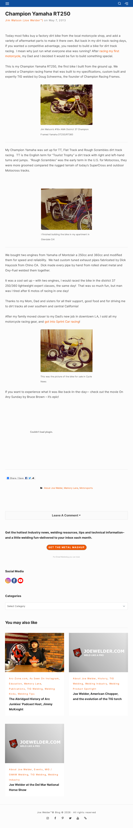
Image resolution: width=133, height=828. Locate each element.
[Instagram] (8, 580)
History (103, 678)
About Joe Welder (53, 488)
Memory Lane (71, 488)
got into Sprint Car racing (62, 321)
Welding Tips (26, 694)
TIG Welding (35, 689)
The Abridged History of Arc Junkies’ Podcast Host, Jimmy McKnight (30, 704)
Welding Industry (96, 683)
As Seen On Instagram (44, 678)
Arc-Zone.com (18, 678)
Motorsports (86, 488)
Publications (17, 689)
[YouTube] (20, 580)
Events (38, 769)
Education (15, 683)
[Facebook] (14, 580)
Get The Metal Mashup (66, 547)
